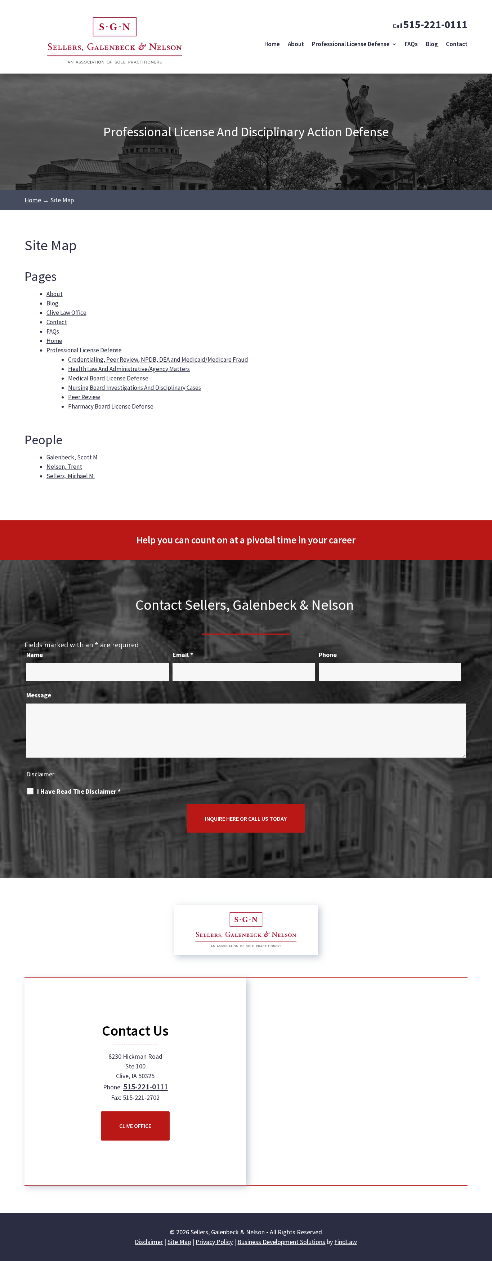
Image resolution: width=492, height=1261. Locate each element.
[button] (485, 1209)
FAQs (411, 44)
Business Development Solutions (281, 1242)
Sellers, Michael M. (70, 476)
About (296, 44)
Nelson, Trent (64, 467)
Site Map (179, 1242)
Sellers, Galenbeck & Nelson (228, 1232)
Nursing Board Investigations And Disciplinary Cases (134, 388)
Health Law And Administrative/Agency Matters (129, 369)
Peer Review (84, 397)
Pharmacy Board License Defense (110, 406)
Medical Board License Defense (108, 378)
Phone (328, 655)
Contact (457, 44)
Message (38, 695)
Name (34, 655)
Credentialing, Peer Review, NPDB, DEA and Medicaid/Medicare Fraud (158, 359)
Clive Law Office (66, 313)
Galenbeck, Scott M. (72, 457)
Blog (432, 44)
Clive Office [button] (135, 1125)
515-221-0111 (435, 24)
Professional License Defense (351, 44)
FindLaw (345, 1242)
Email (183, 655)
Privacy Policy (214, 1242)
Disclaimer (40, 774)
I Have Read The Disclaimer (79, 791)
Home (272, 44)
